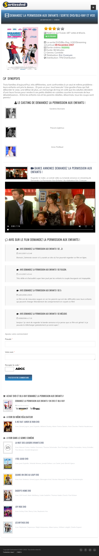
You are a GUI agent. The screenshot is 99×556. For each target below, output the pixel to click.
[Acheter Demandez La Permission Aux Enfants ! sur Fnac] (34, 409)
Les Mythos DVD (22, 522)
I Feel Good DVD (21, 458)
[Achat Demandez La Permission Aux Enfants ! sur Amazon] (22, 409)
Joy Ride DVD (20, 506)
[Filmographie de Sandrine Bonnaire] (10, 114)
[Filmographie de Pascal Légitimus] (10, 133)
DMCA (19, 552)
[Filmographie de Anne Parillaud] (10, 152)
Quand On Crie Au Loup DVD (27, 474)
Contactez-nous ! (8, 552)
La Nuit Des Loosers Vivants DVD (29, 442)
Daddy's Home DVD (23, 490)
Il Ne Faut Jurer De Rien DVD (27, 421)
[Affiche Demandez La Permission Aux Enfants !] (22, 48)
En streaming (51, 36)
